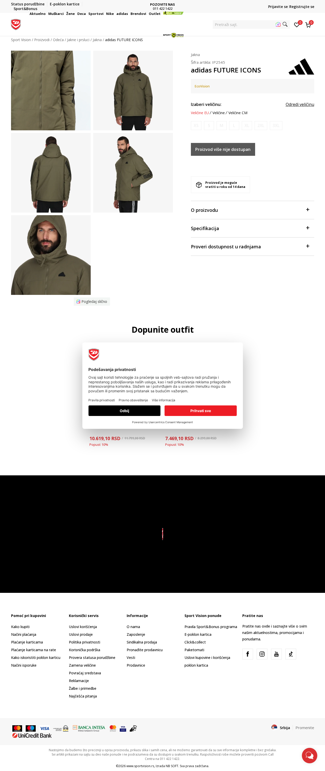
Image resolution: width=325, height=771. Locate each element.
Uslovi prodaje (81, 634)
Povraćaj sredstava (85, 672)
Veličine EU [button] (200, 113)
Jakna (195, 54)
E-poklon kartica (197, 634)
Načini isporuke (23, 665)
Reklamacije (79, 680)
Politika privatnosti (84, 642)
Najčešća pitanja (83, 696)
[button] (46, 13)
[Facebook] (248, 654)
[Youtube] (276, 654)
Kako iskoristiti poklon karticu (35, 657)
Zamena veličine (82, 665)
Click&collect (195, 642)
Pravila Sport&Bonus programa (210, 626)
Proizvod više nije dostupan (222, 149)
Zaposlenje (136, 634)
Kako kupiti (20, 626)
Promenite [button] (304, 727)
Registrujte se (301, 6)
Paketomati (194, 649)
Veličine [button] (218, 113)
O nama (133, 626)
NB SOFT (172, 766)
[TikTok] (291, 654)
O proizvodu (204, 210)
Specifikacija (205, 228)
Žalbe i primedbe (82, 688)
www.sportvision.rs (140, 766)
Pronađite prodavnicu (145, 649)
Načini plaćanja (23, 634)
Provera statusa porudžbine (92, 657)
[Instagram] (262, 654)
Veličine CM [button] (237, 113)
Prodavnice (136, 665)
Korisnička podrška (84, 649)
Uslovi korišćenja (83, 626)
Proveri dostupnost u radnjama (226, 246)
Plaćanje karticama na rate (33, 649)
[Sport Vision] (16, 24)
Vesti (131, 657)
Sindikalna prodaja (142, 642)
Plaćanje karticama (27, 642)
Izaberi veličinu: (206, 104)
